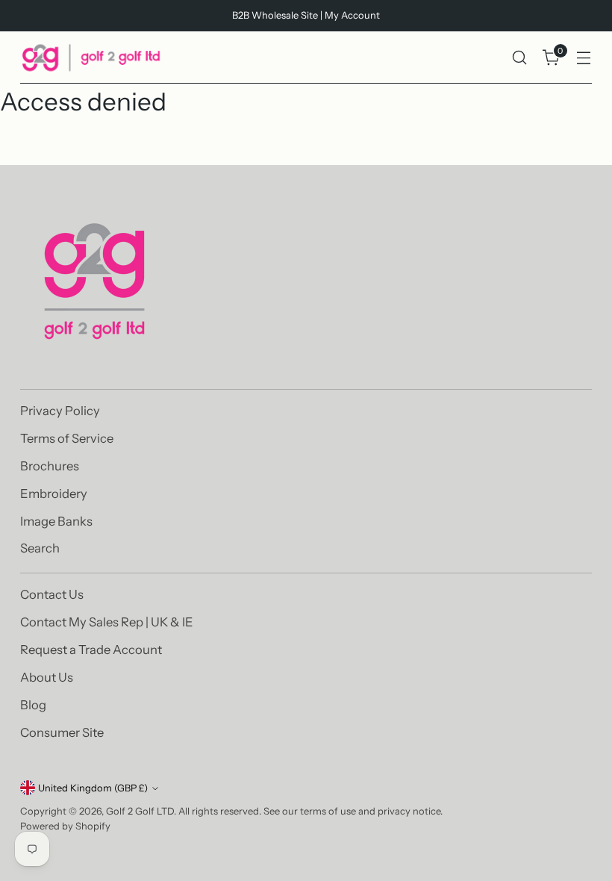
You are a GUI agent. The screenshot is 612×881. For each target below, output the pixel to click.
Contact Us (52, 594)
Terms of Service (66, 438)
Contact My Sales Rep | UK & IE (106, 621)
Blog (33, 704)
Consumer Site (62, 732)
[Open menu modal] (584, 58)
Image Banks (56, 521)
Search (40, 548)
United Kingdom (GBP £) (93, 788)
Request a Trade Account (91, 649)
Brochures (49, 465)
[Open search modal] (520, 58)
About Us (46, 677)
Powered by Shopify (65, 826)
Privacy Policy (60, 410)
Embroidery (53, 493)
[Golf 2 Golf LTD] (91, 57)
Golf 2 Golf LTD (140, 811)
